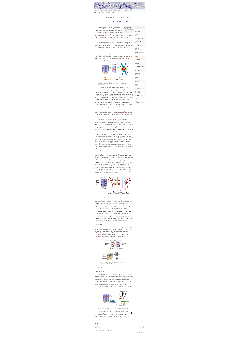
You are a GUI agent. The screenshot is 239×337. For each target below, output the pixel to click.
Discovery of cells (138, 31)
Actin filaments (138, 91)
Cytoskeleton (137, 89)
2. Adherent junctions (129, 29)
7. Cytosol (138, 88)
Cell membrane (107, 12)
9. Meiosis (138, 102)
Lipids (136, 46)
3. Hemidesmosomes (129, 31)
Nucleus (140, 327)
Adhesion (137, 56)
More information (138, 103)
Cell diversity (138, 30)
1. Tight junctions (128, 28)
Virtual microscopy (129, 10)
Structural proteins (139, 39)
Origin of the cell (138, 34)
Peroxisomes (137, 81)
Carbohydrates (138, 41)
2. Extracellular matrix (140, 38)
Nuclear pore (137, 62)
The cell (102, 12)
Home (99, 12)
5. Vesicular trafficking (140, 66)
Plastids (136, 84)
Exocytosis (137, 71)
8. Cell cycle (138, 95)
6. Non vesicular (139, 80)
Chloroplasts (137, 85)
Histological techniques (122, 10)
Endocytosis (137, 73)
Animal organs (111, 10)
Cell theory (137, 32)
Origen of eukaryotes (139, 35)
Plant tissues (107, 10)
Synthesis (137, 53)
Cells (95, 10)
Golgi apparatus (138, 70)
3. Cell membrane (139, 45)
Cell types (97, 10)
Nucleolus (137, 64)
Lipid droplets (138, 87)
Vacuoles (137, 78)
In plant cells (137, 77)
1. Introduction (139, 28)
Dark (95, 12)
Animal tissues (102, 10)
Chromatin (137, 63)
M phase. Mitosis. (138, 101)
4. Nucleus (138, 59)
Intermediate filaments (139, 94)
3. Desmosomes (128, 30)
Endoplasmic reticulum (139, 67)
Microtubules (137, 92)
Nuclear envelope (138, 60)
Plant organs (116, 10)
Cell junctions (138, 57)
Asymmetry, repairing (139, 52)
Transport (137, 55)
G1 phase (137, 96)
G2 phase (137, 99)
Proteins (137, 48)
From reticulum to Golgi (140, 69)
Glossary (137, 107)
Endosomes (137, 74)
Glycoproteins (138, 42)
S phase (136, 98)
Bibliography (138, 109)
